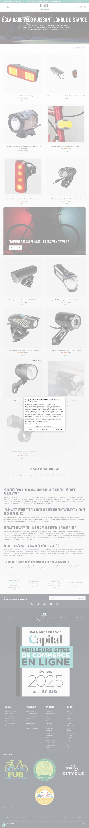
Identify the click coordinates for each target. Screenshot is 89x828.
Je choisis (44, 429)
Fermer (31, 429)
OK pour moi (58, 429)
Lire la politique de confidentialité (33, 424)
